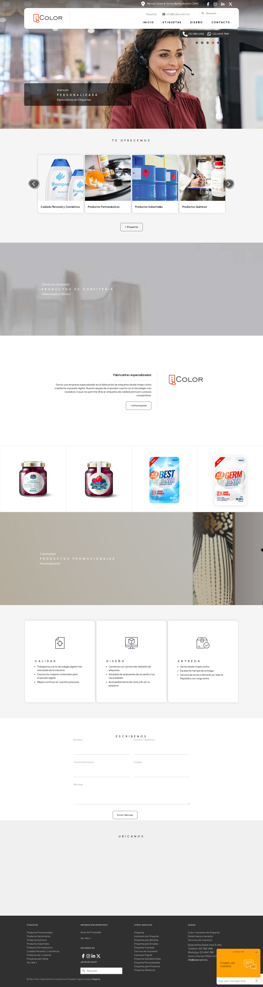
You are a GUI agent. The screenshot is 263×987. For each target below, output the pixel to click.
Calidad (46, 661)
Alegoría (96, 979)
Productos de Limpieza (39, 955)
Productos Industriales (101, 206)
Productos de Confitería (78, 289)
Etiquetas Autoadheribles (147, 958)
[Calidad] (59, 643)
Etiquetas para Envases (146, 943)
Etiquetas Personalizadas (147, 962)
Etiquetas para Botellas (146, 940)
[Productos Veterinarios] (202, 178)
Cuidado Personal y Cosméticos (43, 951)
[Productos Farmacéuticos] (61, 178)
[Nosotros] (186, 379)
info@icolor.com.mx (198, 960)
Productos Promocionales (78, 558)
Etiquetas (139, 932)
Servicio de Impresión (146, 951)
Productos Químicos (147, 206)
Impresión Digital (143, 955)
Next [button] (229, 184)
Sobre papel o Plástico (56, 294)
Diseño (115, 661)
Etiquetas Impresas (144, 947)
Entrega (189, 661)
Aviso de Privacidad (91, 932)
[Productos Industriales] (108, 178)
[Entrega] (203, 643)
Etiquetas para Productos (147, 966)
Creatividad (47, 554)
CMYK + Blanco (54, 99)
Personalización (50, 563)
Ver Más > (32, 962)
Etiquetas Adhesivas (144, 970)
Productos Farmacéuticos (56, 206)
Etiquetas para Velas (37, 958)
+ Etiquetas (131, 227)
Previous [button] (34, 184)
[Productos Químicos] (155, 178)
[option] (60, 184)
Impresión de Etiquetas (77, 95)
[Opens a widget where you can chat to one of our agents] (238, 966)
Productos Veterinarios (196, 206)
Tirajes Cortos (53, 90)
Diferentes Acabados (55, 284)
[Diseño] (131, 643)
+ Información (138, 405)
